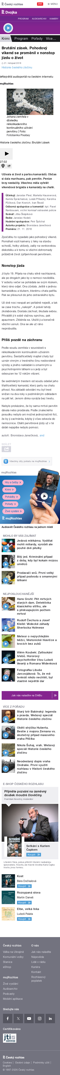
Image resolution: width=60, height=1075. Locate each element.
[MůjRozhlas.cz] (6, 84)
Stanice (7, 962)
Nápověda (37, 957)
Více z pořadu (13, 706)
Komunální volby (13, 957)
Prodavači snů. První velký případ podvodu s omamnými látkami (37, 576)
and (42, 435)
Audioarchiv (39, 19)
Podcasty (9, 993)
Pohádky (10, 496)
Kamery (54, 19)
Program (23, 19)
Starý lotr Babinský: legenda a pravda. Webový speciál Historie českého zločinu (36, 715)
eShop (7, 967)
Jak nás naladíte (41, 952)
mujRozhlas (8, 472)
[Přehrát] (6, 154)
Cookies (7, 1062)
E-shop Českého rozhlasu (23, 784)
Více (51, 39)
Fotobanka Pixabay (18, 135)
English (7, 1065)
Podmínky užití (41, 1062)
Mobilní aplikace (13, 998)
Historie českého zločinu (17, 67)
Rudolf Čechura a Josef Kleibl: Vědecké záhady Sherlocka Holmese (33, 624)
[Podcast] (3, 166)
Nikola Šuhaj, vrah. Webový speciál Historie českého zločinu (36, 749)
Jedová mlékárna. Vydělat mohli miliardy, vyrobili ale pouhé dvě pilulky (35, 544)
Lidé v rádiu (38, 962)
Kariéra (35, 967)
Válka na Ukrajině (13, 952)
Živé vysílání (12, 511)
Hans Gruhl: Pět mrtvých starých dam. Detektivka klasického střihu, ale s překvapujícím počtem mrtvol (34, 606)
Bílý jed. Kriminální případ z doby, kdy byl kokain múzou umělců (37, 560)
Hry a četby (11, 482)
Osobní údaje (22, 1062)
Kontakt (36, 972)
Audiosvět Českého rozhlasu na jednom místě (27, 527)
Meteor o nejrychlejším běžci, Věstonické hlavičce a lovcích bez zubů (37, 640)
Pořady (37, 39)
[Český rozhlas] (12, 4)
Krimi (8, 489)
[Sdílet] (9, 166)
